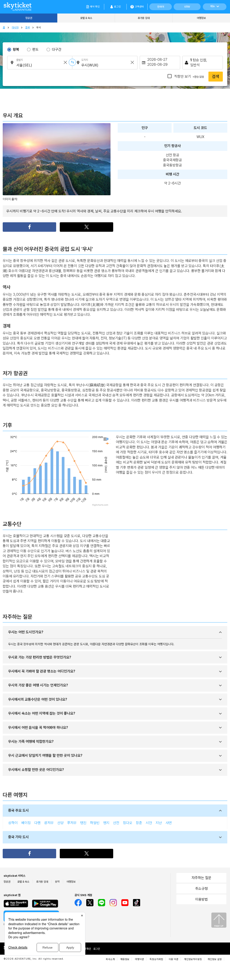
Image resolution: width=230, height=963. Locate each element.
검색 (215, 76)
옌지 (106, 823)
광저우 (49, 823)
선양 (60, 823)
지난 (159, 823)
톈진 (83, 823)
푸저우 (72, 823)
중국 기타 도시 (18, 837)
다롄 (37, 823)
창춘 (139, 823)
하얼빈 (95, 823)
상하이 (13, 823)
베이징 (26, 823)
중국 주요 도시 (18, 810)
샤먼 (169, 823)
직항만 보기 (188, 76)
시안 (149, 823)
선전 (116, 823)
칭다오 (127, 823)
